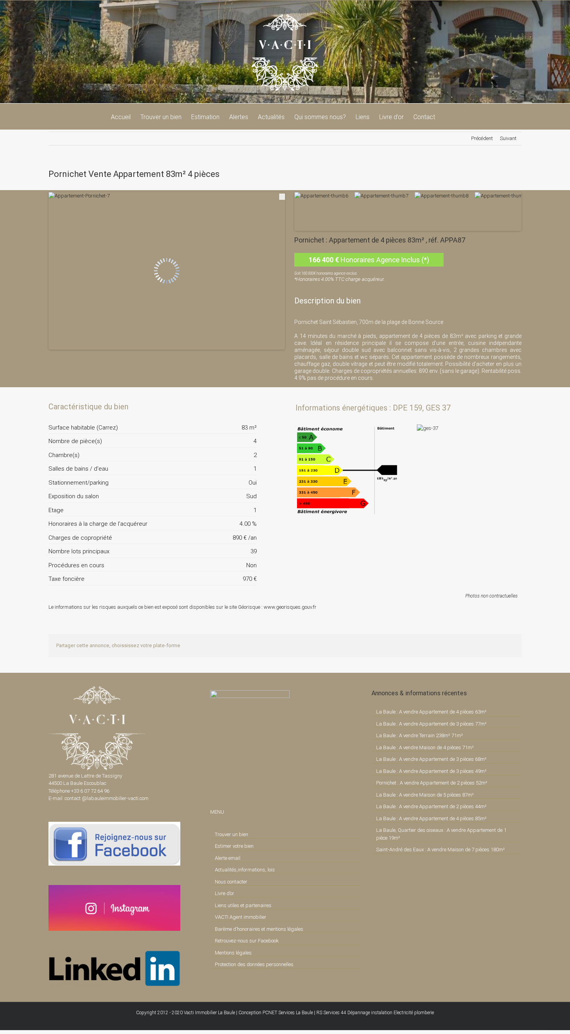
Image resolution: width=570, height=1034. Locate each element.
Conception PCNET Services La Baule (275, 1012)
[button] (447, 116)
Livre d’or (224, 893)
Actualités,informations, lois (245, 870)
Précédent (482, 138)
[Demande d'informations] (237, 406)
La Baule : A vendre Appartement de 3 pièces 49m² (431, 771)
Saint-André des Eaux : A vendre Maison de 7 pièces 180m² (440, 849)
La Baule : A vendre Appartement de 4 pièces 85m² (431, 818)
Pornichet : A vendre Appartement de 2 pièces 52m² (431, 783)
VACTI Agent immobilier (240, 917)
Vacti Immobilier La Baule (209, 1012)
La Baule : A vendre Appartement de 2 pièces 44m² (431, 806)
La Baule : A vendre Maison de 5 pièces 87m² (425, 795)
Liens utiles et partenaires (243, 905)
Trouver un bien (231, 834)
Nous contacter (231, 882)
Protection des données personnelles (254, 964)
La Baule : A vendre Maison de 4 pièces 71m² (425, 747)
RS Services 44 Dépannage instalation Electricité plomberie (375, 1012)
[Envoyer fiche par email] (250, 406)
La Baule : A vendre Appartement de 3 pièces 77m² (431, 724)
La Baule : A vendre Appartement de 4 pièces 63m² (431, 712)
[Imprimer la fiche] (223, 406)
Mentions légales (233, 953)
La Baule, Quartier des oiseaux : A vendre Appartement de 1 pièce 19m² (441, 834)
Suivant (508, 138)
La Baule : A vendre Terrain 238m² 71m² (419, 735)
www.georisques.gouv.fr (290, 607)
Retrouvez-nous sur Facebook (247, 941)
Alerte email (227, 858)
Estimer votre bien (234, 846)
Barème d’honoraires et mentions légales (259, 929)
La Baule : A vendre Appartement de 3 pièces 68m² (431, 759)
